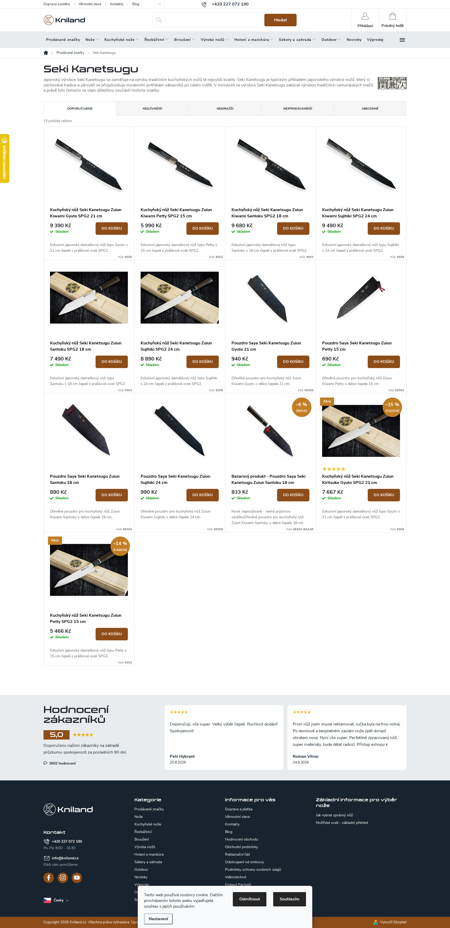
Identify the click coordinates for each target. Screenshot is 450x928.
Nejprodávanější (297, 108)
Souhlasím (289, 899)
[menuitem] (63, 40)
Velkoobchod (235, 877)
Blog (135, 4)
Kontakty (116, 4)
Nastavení (158, 919)
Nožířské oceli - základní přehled (342, 823)
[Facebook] (48, 878)
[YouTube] (77, 878)
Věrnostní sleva (90, 4)
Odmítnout (249, 899)
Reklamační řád (237, 854)
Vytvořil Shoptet (393, 922)
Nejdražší (225, 108)
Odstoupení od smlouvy (244, 862)
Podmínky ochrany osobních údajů (253, 869)
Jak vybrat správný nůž (334, 815)
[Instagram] (63, 878)
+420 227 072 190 (67, 841)
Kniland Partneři (238, 884)
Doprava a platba (56, 4)
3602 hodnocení (62, 763)
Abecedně (370, 108)
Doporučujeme (79, 108)
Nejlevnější (152, 108)
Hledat (280, 20)
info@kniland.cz (65, 858)
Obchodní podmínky (241, 846)
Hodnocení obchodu (241, 839)
